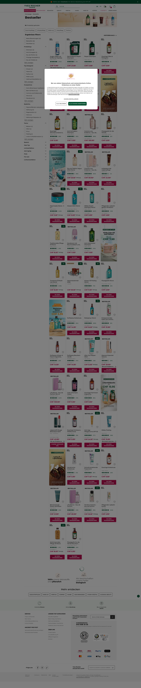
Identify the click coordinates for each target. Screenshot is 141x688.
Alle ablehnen (61, 103)
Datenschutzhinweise (74, 94)
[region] (71, 89)
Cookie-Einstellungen (71, 99)
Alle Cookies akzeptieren (77, 103)
